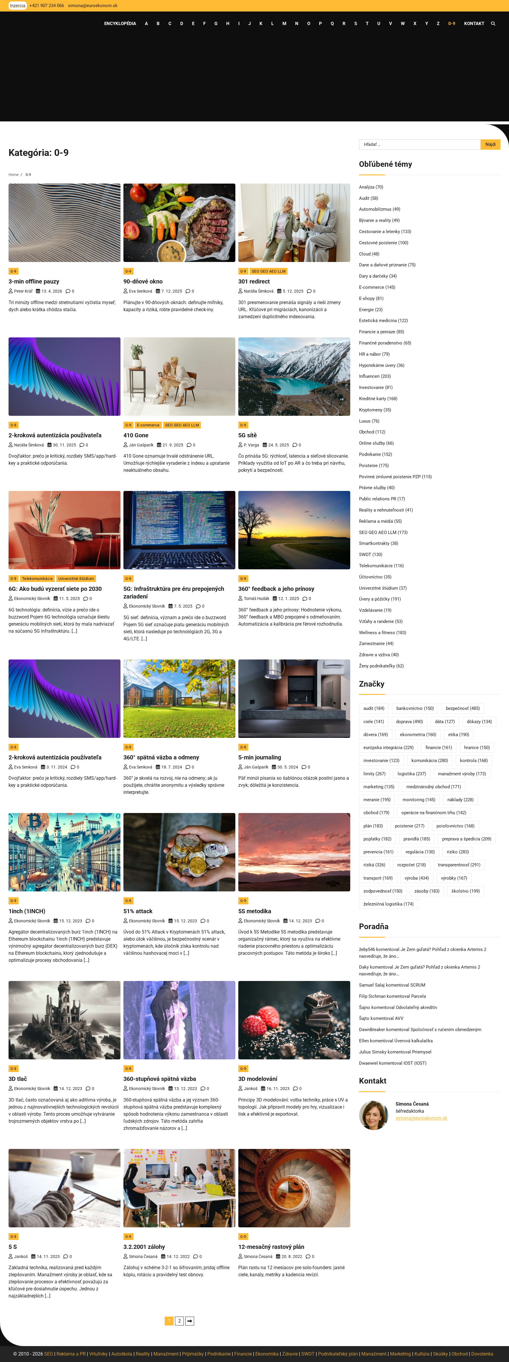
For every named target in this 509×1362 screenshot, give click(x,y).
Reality (143, 1354)
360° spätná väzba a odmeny (161, 757)
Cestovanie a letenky (379, 231)
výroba (417, 878)
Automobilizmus (375, 209)
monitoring (419, 799)
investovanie (381, 760)
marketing (378, 786)
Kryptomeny (370, 410)
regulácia (420, 852)
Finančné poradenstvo (380, 343)
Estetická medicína (378, 320)
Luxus (365, 421)
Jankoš (250, 1088)
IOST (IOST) (415, 1063)
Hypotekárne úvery (377, 365)
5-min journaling (259, 757)
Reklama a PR (71, 1354)
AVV (400, 1018)
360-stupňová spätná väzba (159, 1078)
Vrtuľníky (98, 1354)
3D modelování (257, 1078)
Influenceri (369, 376)
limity (374, 773)
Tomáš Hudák (256, 598)
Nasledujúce (189, 1321)
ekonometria (418, 734)
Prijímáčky (193, 1354)
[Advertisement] (254, 80)
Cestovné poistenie (378, 242)
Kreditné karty (372, 398)
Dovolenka (482, 1354)
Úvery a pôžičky (374, 599)
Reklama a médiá (376, 521)
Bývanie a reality (375, 220)
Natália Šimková (259, 291)
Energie (366, 309)
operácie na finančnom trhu (433, 812)
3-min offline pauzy (34, 281)
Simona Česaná (143, 1256)
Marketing (400, 1354)
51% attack (138, 911)
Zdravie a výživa (374, 654)
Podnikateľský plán (338, 1354)
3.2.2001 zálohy (144, 1246)
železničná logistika (388, 904)
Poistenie (368, 465)
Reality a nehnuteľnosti (381, 510)
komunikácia (430, 760)
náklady (460, 799)
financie (439, 747)
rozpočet (411, 865)
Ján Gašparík (141, 445)
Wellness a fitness (377, 632)
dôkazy (479, 721)
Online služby (372, 443)
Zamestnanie (372, 643)
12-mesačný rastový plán (271, 1246)
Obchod (366, 432)
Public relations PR (377, 499)
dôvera (375, 734)
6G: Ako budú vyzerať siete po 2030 (55, 588)
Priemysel (422, 1052)
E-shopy (367, 298)
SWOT (365, 554)
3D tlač (18, 1078)
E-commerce (148, 425)
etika (458, 734)
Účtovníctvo (371, 577)
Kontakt (474, 23)
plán (373, 826)
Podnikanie (370, 454)
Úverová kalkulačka (413, 1040)
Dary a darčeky (373, 276)
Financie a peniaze (377, 331)
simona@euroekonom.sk (421, 1118)
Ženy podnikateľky (377, 666)
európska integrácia (388, 747)
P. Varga (251, 445)
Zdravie (290, 1354)
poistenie (409, 826)
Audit (364, 198)
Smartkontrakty (374, 543)
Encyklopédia (120, 23)
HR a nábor (370, 354)
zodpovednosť (382, 891)
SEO (48, 1354)
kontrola (474, 760)
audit (373, 708)
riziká (374, 865)
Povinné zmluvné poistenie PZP (390, 476)
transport (378, 878)
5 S (13, 1246)
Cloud (365, 254)
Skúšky (440, 1354)
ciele (373, 721)
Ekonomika (267, 1354)
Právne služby (372, 487)
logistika (412, 773)
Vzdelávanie (371, 610)
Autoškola (121, 1354)
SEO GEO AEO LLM (269, 271)
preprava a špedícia (466, 839)
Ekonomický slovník (32, 598)
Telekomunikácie (37, 578)
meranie (377, 799)
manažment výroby (462, 773)
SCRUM (417, 985)
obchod (376, 812)
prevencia (378, 852)
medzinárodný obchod (433, 786)
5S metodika (254, 911)
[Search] (493, 23)
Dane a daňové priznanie (383, 265)
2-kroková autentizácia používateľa (55, 435)
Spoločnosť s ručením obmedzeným (446, 1029)
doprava (409, 721)
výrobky (454, 878)
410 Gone (135, 435)
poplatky (377, 839)
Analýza (366, 187)
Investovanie (371, 387)
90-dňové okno (143, 281)
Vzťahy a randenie (376, 621)
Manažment (166, 1354)
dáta (445, 721)
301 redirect (254, 281)
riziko (458, 852)
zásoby (426, 891)
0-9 (451, 23)
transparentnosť (459, 865)
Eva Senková (140, 291)
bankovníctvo (415, 708)
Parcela (418, 996)
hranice (477, 747)
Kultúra (421, 1354)
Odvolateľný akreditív (416, 1007)
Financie (243, 1354)
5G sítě (247, 435)
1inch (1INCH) (27, 911)
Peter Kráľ (23, 291)
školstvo (466, 891)
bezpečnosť (463, 708)
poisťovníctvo (456, 826)
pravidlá (417, 839)
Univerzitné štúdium (76, 578)
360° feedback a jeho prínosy (276, 588)
